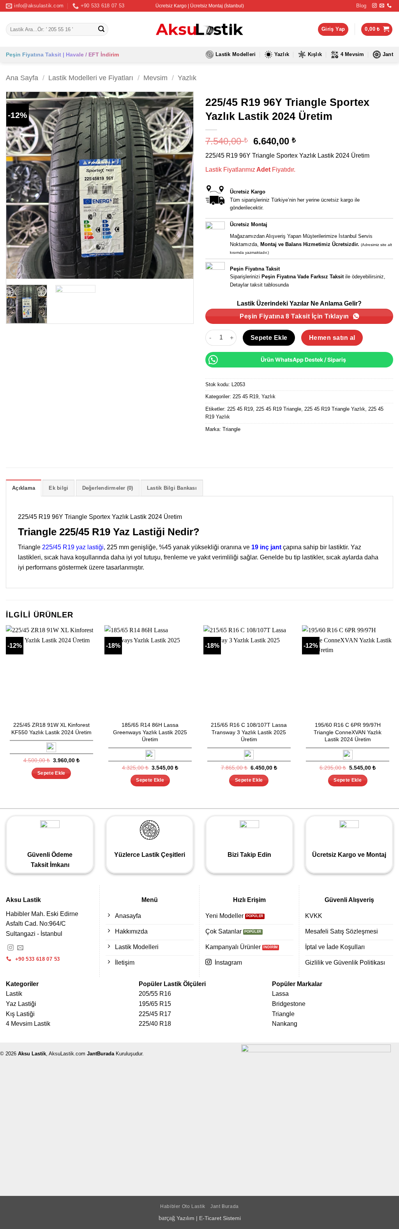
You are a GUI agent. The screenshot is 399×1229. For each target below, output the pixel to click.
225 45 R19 (245, 396)
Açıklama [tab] (23, 488)
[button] (376, 29)
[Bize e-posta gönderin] (382, 6)
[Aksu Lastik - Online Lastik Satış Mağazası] (200, 29)
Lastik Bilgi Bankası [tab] (172, 488)
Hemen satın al (332, 337)
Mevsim (155, 78)
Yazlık (282, 54)
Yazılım (185, 1218)
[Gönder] (101, 29)
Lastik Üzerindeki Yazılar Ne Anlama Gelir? (299, 303)
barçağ (168, 1218)
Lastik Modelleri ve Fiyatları (90, 78)
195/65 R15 (155, 1003)
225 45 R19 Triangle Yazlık (334, 409)
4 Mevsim (352, 54)
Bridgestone (288, 1003)
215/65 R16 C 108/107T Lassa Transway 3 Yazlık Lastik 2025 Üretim (249, 732)
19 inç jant (266, 547)
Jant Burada (224, 1206)
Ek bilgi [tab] (58, 488)
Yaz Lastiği (21, 1003)
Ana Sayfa (22, 78)
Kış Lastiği (20, 1014)
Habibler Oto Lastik (182, 1206)
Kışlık (315, 54)
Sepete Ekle (269, 337)
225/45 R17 (155, 1014)
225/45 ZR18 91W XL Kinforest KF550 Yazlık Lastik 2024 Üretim (51, 728)
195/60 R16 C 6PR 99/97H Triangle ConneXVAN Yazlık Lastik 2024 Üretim (347, 732)
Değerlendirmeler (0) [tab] (107, 488)
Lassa (280, 993)
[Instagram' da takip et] (374, 6)
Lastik (14, 993)
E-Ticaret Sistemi (220, 1218)
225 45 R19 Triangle (278, 409)
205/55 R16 (155, 993)
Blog (361, 6)
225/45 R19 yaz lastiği (73, 547)
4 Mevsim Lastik (28, 1023)
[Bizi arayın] (389, 6)
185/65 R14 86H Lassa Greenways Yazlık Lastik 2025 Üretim (150, 732)
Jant (388, 54)
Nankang (284, 1023)
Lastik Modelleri (235, 54)
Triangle (231, 429)
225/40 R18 (155, 1023)
